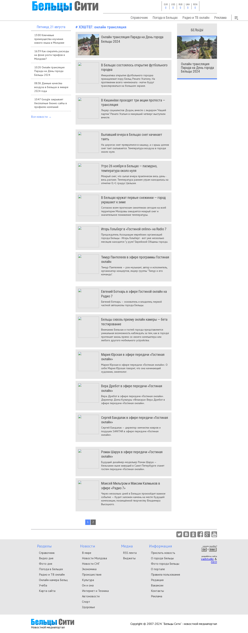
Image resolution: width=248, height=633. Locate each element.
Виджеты (129, 558)
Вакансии (157, 585)
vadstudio (207, 559)
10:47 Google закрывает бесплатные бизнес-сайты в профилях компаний (50, 103)
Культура (88, 580)
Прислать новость (163, 553)
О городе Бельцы (162, 558)
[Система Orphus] (209, 553)
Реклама (220, 18)
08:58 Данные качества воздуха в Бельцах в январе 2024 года (51, 87)
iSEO (214, 562)
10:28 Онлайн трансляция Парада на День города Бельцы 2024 (49, 71)
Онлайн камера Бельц (53, 580)
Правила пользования (165, 574)
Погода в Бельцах (165, 18)
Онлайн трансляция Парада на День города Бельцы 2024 (197, 67)
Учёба (43, 585)
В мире (86, 553)
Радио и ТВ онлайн (196, 18)
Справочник (139, 18)
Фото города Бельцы (165, 563)
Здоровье (88, 607)
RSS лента (130, 553)
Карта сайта (47, 591)
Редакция (157, 580)
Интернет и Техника (95, 591)
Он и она (88, 585)
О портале (158, 569)
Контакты (157, 591)
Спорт (86, 602)
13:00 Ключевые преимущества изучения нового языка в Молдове (49, 38)
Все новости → (41, 116)
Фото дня (45, 563)
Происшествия (91, 574)
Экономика (89, 569)
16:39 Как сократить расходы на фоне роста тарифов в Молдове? (51, 55)
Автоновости (91, 596)
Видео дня (46, 558)
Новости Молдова (94, 558)
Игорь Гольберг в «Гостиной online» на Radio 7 (133, 229)
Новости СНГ (91, 563)
